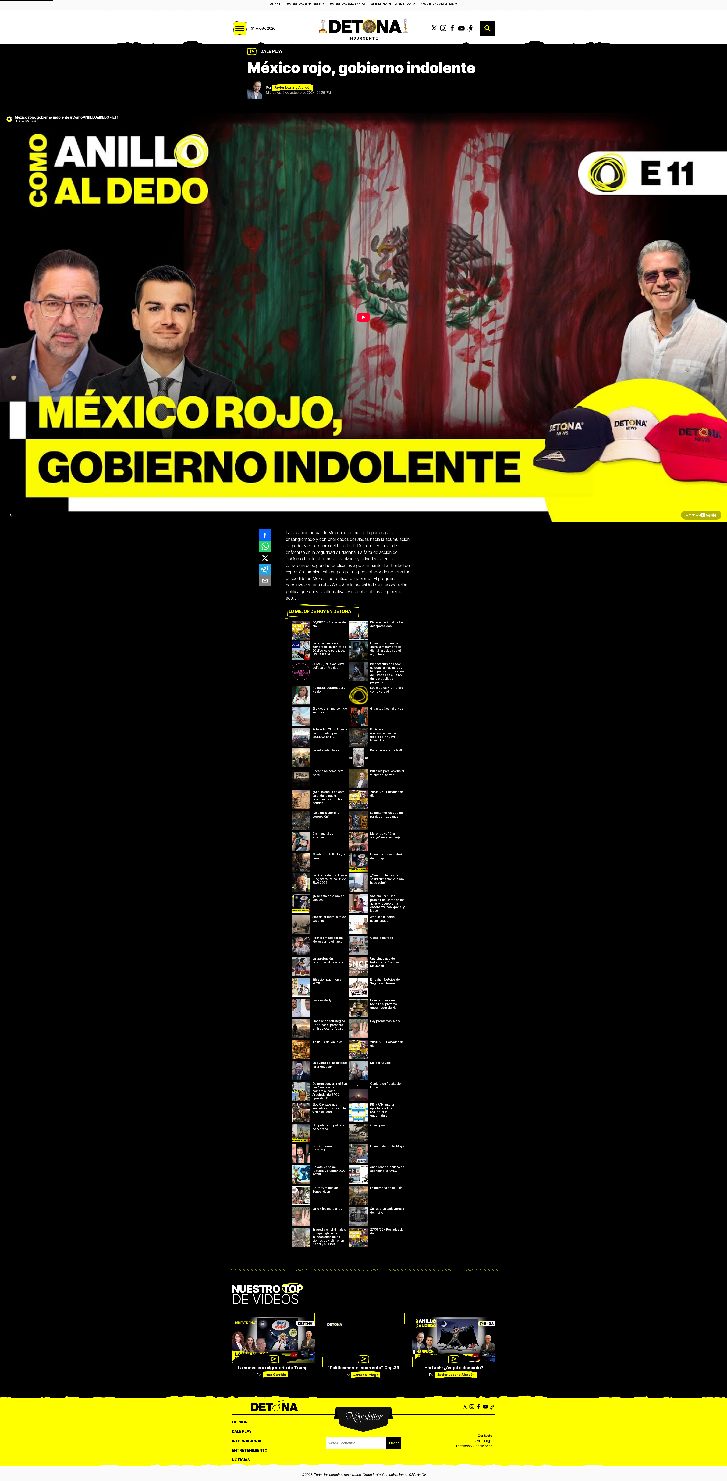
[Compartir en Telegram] (265, 569)
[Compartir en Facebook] (265, 535)
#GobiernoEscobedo (305, 4)
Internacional (247, 1441)
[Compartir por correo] (265, 580)
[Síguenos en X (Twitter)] (434, 28)
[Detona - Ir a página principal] (363, 25)
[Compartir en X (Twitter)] (265, 558)
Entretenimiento (250, 1450)
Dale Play (271, 51)
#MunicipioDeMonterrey (393, 4)
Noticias (241, 1460)
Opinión (240, 1422)
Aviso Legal (483, 1441)
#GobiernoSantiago (439, 4)
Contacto (485, 1436)
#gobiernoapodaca (347, 4)
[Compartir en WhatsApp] (265, 546)
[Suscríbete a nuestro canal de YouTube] (461, 28)
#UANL (275, 4)
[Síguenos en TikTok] (470, 28)
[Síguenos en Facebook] (452, 28)
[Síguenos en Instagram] (443, 28)
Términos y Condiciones (474, 1446)
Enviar (394, 1443)
